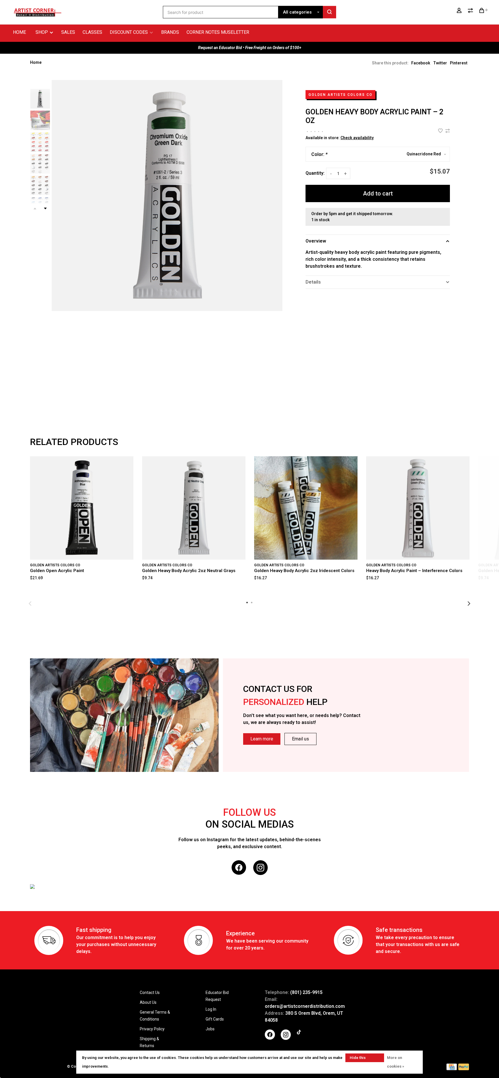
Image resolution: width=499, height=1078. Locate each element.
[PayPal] (463, 1068)
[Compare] (471, 11)
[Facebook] (270, 1038)
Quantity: (315, 173)
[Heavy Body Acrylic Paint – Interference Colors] (418, 508)
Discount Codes (129, 32)
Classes (92, 32)
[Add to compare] (447, 131)
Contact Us (150, 992)
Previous (30, 603)
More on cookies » (395, 1061)
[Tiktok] (299, 1033)
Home (19, 32)
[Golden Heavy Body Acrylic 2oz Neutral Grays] (193, 508)
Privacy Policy (152, 1029)
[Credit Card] (451, 1068)
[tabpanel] (167, 195)
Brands (170, 32)
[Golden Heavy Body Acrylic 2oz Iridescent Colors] (306, 508)
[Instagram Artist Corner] (286, 1038)
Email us (300, 739)
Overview (316, 241)
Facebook (420, 63)
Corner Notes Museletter (218, 32)
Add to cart (378, 193)
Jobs (210, 1029)
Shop (42, 32)
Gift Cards (215, 1019)
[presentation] (40, 99)
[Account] (460, 11)
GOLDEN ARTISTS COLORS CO (340, 95)
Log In (211, 1009)
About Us (148, 1002)
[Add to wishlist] (441, 131)
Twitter (440, 63)
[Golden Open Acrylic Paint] (81, 508)
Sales (68, 32)
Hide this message (358, 1058)
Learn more (261, 739)
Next (45, 208)
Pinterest (459, 63)
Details (313, 282)
